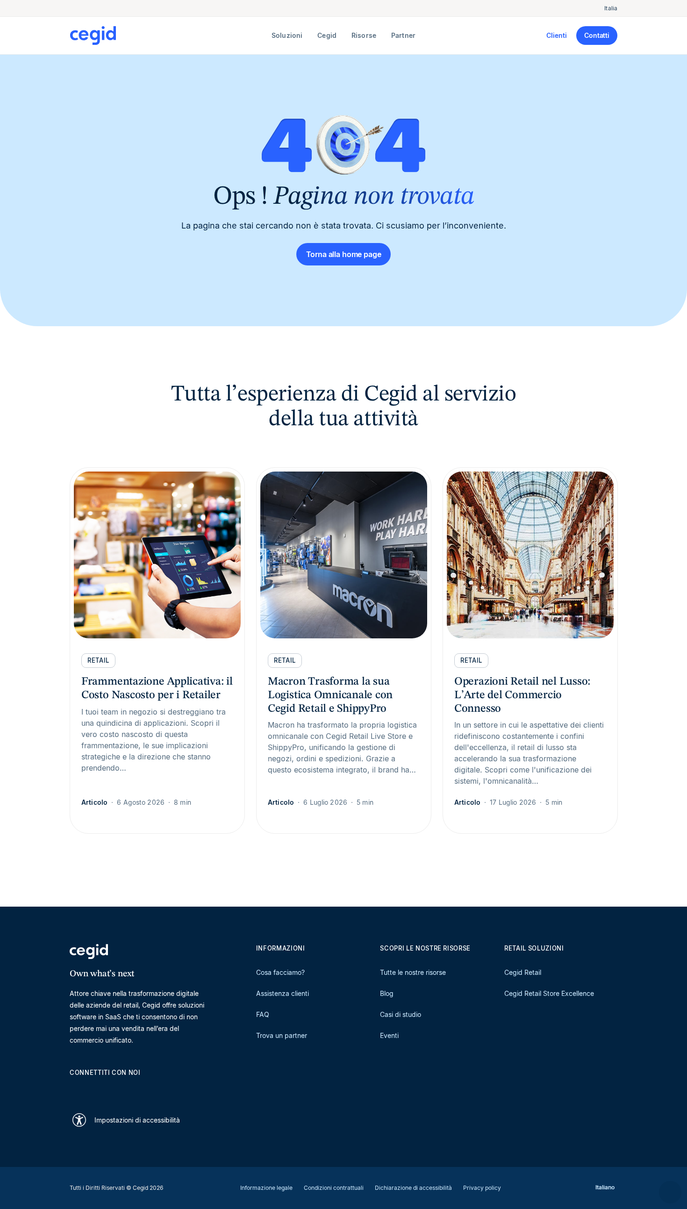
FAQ (262, 1014)
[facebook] (164, 1089)
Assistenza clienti (282, 993)
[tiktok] (141, 1089)
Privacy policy (482, 1187)
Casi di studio (400, 1014)
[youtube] (96, 1089)
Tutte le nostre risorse (413, 972)
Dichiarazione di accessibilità (413, 1187)
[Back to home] (169, 35)
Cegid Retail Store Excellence (549, 993)
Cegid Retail (522, 972)
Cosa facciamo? (280, 972)
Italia (610, 8)
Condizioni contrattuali (334, 1187)
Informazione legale (266, 1187)
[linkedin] (74, 1089)
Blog (387, 993)
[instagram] (119, 1089)
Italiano (605, 1187)
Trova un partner (281, 1035)
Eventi (389, 1035)
